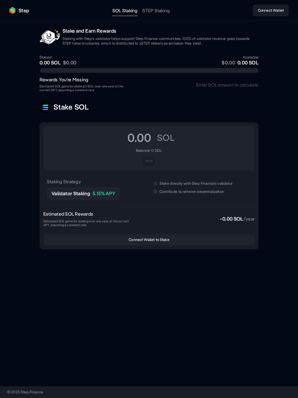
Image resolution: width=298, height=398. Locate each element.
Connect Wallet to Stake (149, 239)
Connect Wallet (271, 10)
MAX (149, 161)
